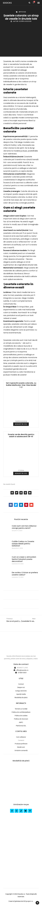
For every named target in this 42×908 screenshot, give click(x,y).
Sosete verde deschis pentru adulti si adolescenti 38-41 (21, 435)
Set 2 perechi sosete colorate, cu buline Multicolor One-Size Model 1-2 (21, 385)
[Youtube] (25, 811)
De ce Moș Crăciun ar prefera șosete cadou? (25, 573)
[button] (29, 3)
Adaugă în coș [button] (21, 424)
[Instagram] (16, 811)
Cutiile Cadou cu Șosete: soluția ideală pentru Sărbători (23, 543)
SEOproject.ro (28, 901)
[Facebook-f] (12, 811)
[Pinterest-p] (30, 811)
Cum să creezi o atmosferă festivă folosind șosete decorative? (24, 559)
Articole (22, 12)
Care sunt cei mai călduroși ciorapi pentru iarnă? (24, 527)
